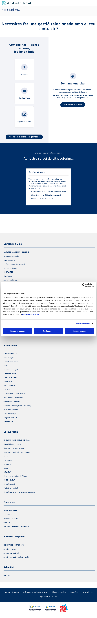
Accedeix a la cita (72, 105)
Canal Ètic (74, 592)
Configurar (47, 331)
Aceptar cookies (79, 331)
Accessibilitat (88, 592)
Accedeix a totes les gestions (24, 137)
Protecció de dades (11, 592)
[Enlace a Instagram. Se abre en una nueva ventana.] (56, 596)
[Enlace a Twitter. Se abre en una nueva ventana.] (53, 596)
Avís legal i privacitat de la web (35, 592)
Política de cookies (59, 592)
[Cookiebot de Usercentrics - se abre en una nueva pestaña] (84, 285)
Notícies (7, 575)
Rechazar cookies (17, 331)
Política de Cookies (30, 314)
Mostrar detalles (83, 324)
